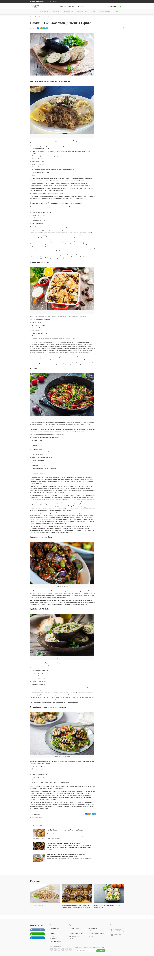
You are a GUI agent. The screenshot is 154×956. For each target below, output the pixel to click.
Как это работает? (55, 928)
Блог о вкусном (82, 6)
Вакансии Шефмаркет (56, 941)
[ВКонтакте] (38, 28)
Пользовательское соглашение (96, 933)
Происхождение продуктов (76, 933)
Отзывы (71, 938)
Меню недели (53, 931)
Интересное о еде (68, 11)
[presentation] (27, 11)
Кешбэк (90, 931)
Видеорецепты (56, 11)
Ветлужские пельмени (36, 905)
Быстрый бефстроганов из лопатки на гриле (63, 843)
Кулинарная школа (82, 11)
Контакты (90, 936)
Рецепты (116, 11)
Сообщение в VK (37, 929)
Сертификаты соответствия (76, 936)
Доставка (52, 933)
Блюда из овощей (34, 817)
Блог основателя (44, 11)
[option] (45, 896)
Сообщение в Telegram (39, 937)
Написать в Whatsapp (38, 933)
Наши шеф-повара (74, 928)
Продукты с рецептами (67, 6)
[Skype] (45, 28)
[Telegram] (47, 28)
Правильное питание (104, 11)
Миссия (52, 936)
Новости (93, 11)
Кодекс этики (53, 938)
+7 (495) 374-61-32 (53, 1)
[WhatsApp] (43, 28)
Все (35, 11)
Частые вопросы (92, 928)
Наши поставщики (74, 931)
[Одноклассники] (41, 28)
